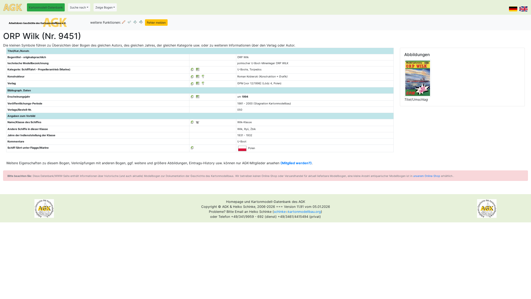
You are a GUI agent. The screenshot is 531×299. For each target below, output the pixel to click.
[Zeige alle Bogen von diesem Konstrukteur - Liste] (192, 76)
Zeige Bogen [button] (104, 7)
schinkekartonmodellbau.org (297, 212)
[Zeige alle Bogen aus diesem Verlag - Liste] (192, 83)
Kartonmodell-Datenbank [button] (46, 7)
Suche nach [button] (78, 7)
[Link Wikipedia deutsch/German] (197, 122)
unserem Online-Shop (426, 176)
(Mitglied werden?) (296, 163)
